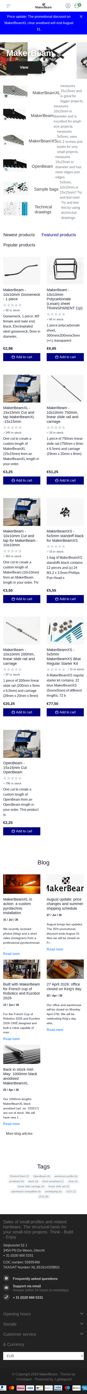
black (33, 1181)
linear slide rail (59, 1186)
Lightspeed (63, 1379)
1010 (71, 1191)
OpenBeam (41, 1176)
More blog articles (19, 1133)
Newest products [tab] (19, 234)
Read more (11, 954)
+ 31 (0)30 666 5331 (18, 1255)
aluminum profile (65, 1176)
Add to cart (24, 357)
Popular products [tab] (19, 245)
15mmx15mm (19, 1176)
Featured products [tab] (59, 234)
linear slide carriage (31, 1186)
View (24, 67)
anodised (16, 1181)
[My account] (68, 6)
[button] (9, 6)
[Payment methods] (11, 1388)
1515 (43, 1196)
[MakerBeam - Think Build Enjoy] (43, 5)
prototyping (53, 1191)
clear (73, 1181)
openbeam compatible (26, 1191)
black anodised (53, 1181)
